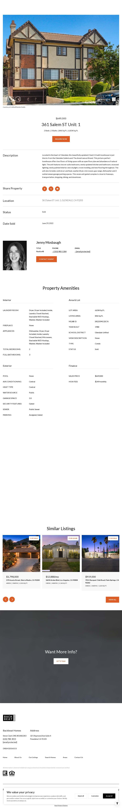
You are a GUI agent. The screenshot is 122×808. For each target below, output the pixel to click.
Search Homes (50, 757)
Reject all (81, 796)
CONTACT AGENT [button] (46, 259)
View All (112, 600)
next (18, 99)
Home (5, 757)
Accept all (109, 796)
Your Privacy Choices (61, 805)
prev (11, 99)
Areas (65, 757)
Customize (95, 796)
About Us (18, 757)
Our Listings (33, 757)
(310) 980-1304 (59, 251)
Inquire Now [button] (61, 139)
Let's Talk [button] (61, 661)
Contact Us (78, 757)
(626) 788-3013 (9, 739)
